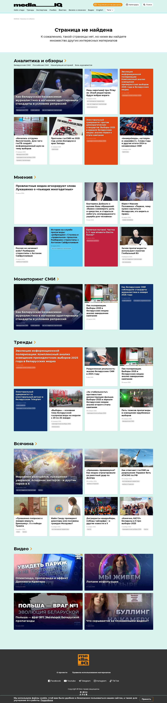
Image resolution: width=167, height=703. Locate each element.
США (18, 532)
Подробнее (47, 700)
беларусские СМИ (22, 110)
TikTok (115, 681)
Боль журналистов (83, 65)
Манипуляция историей (62, 65)
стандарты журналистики (142, 300)
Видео (91, 10)
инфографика (35, 110)
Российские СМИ (41, 65)
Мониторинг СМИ (35, 279)
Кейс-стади (19, 10)
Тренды (30, 10)
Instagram (101, 681)
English (99, 10)
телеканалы (55, 427)
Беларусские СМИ (22, 65)
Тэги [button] (109, 10)
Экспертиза (41, 10)
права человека (127, 220)
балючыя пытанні (93, 240)
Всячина (24, 443)
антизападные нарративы (95, 101)
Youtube (71, 681)
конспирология (92, 107)
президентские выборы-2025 (131, 95)
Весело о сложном (77, 10)
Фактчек (62, 10)
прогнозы (55, 149)
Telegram (86, 681)
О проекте (62, 672)
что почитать (126, 262)
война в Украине (22, 262)
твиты (40, 490)
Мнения (23, 177)
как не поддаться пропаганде (52, 110)
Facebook (56, 681)
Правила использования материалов (91, 672)
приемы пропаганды (23, 160)
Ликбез (52, 10)
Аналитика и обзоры (38, 60)
